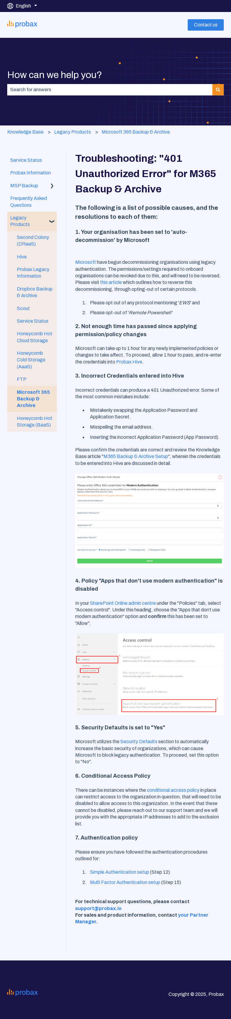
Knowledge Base (25, 131)
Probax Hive (129, 361)
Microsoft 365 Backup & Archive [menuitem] (33, 399)
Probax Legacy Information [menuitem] (33, 273)
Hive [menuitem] (22, 256)
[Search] (218, 89)
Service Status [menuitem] (26, 160)
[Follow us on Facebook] (166, 979)
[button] (52, 186)
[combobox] (109, 89)
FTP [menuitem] (21, 379)
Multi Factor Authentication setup (125, 882)
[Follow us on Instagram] (192, 979)
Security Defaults (138, 741)
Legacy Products (72, 131)
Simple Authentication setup (119, 872)
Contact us (205, 24)
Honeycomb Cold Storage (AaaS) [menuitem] (31, 360)
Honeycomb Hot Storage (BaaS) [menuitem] (34, 421)
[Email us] (219, 979)
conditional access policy (173, 790)
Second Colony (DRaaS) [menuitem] (33, 240)
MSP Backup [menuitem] (24, 185)
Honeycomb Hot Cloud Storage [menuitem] (34, 337)
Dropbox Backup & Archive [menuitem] (35, 292)
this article (111, 282)
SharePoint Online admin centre (123, 603)
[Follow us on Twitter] (179, 979)
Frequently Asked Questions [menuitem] (28, 201)
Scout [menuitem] (23, 308)
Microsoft (85, 262)
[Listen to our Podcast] (206, 979)
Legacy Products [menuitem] (20, 221)
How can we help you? (54, 75)
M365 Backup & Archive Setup (135, 456)
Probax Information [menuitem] (30, 172)
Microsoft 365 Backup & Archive (136, 131)
